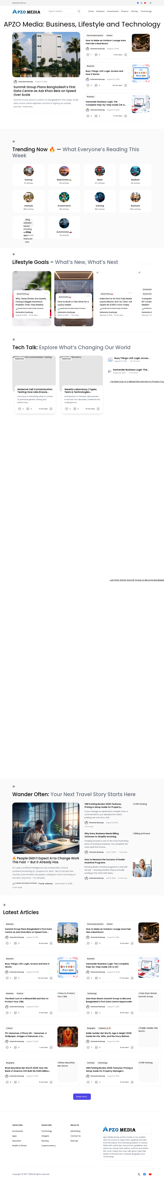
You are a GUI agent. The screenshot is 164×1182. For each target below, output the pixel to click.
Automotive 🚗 (23, 294)
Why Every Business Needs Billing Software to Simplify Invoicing (102, 835)
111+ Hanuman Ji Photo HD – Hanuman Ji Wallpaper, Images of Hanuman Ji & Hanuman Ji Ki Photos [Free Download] (26, 1035)
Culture (9, 1028)
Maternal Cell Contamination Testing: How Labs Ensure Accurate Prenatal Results (34, 390)
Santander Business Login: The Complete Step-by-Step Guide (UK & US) (105, 103)
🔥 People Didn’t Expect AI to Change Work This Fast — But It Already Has (45, 860)
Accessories (147, 289)
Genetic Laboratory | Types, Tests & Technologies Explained (80, 390)
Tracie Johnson (45, 883)
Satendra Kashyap (25, 82)
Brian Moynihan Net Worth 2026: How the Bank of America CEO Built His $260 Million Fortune (27, 1069)
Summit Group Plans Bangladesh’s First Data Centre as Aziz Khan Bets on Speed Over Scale (45, 91)
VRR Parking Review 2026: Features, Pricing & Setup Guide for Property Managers (103, 806)
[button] (150, 3)
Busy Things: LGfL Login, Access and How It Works (104, 73)
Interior (109, 35)
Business (90, 66)
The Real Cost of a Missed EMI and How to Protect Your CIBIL (26, 1000)
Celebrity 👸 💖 (105, 1028)
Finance (20, 993)
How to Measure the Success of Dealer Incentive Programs (105, 861)
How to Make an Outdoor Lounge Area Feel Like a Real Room (106, 42)
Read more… (82, 1096)
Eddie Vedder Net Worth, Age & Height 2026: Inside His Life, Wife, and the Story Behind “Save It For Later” (109, 1035)
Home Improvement (95, 35)
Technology (92, 993)
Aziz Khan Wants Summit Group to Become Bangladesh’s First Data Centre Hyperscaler (109, 1000)
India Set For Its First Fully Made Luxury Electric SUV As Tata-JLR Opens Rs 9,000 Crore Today (116, 301)
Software (90, 1063)
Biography (91, 1028)
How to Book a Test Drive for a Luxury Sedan (73, 303)
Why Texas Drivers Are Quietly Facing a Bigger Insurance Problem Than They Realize (31, 301)
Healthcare (19, 359)
